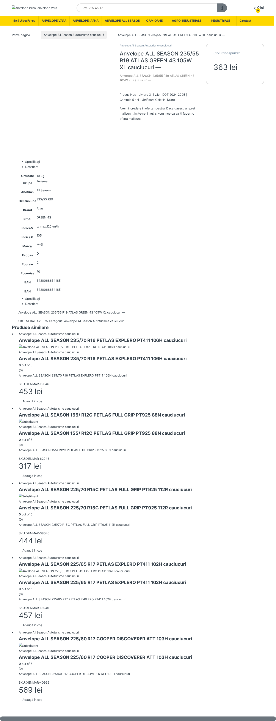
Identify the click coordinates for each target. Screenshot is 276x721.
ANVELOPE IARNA (86, 20)
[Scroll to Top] (138, 718)
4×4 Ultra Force (24, 20)
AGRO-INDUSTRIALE (187, 20)
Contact (245, 20)
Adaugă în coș (32, 401)
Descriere (31, 167)
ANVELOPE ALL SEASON (122, 20)
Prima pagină (21, 35)
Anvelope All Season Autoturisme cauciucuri (74, 35)
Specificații (32, 161)
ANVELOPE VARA (54, 20)
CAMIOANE (154, 20)
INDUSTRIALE (220, 20)
